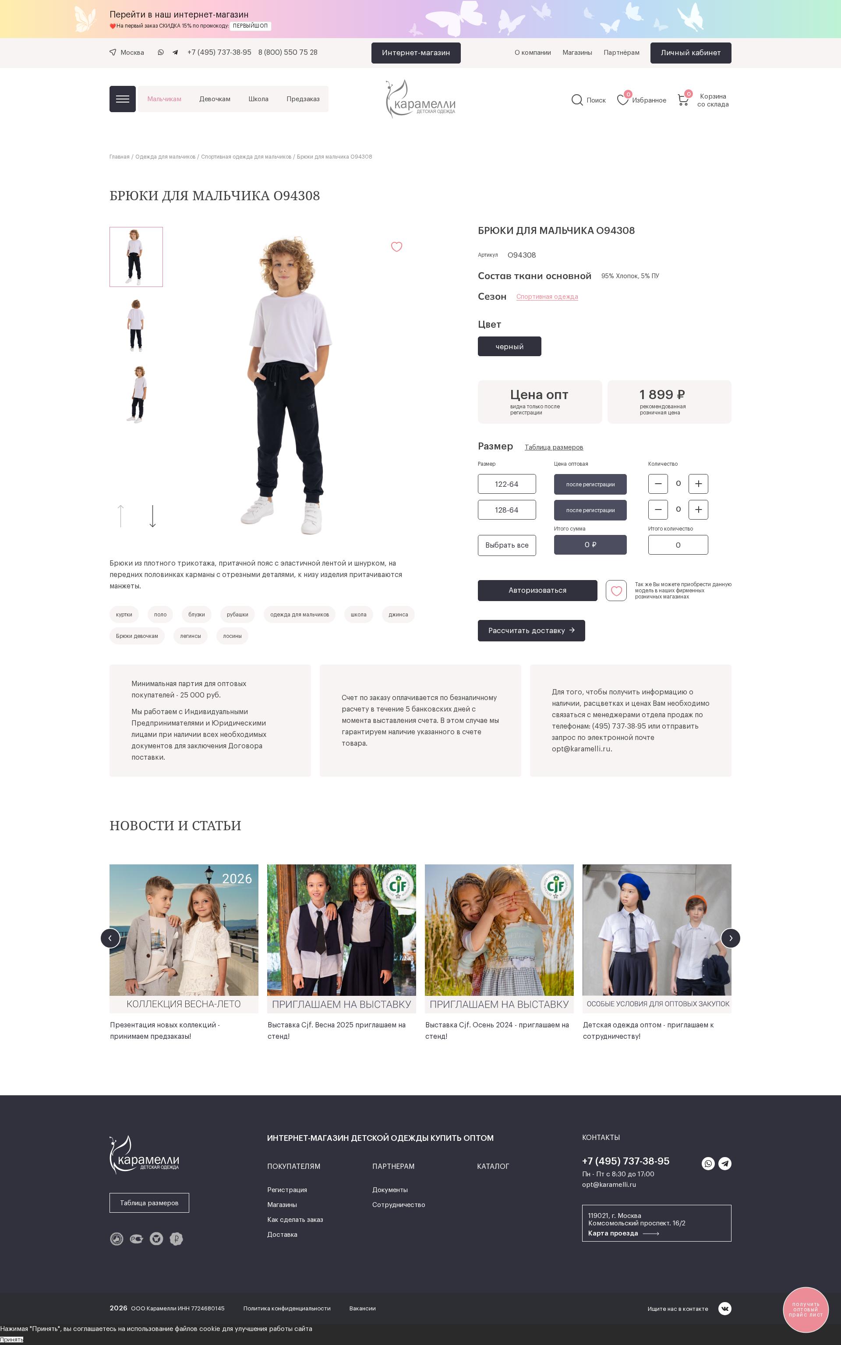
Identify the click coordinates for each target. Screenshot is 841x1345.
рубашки (237, 614)
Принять (11, 1339)
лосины (232, 636)
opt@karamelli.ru (581, 749)
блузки (196, 614)
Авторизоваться (538, 590)
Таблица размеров (554, 447)
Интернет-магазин (416, 53)
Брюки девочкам (137, 636)
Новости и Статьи (175, 825)
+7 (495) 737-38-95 (219, 52)
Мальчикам (164, 99)
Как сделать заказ (295, 1220)
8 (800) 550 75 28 (288, 52)
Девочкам (214, 99)
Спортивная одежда (547, 297)
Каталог (123, 99)
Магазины (577, 53)
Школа (258, 99)
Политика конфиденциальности (288, 1308)
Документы (390, 1190)
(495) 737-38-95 (619, 726)
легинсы (190, 636)
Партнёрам (622, 53)
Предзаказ (303, 99)
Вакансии (363, 1308)
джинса (398, 614)
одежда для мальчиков (299, 614)
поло (160, 614)
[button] (153, 516)
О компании (533, 53)
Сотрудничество (398, 1205)
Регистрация (287, 1190)
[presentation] (110, 938)
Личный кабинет (691, 53)
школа (359, 614)
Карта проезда (614, 1233)
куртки (124, 614)
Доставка (282, 1235)
